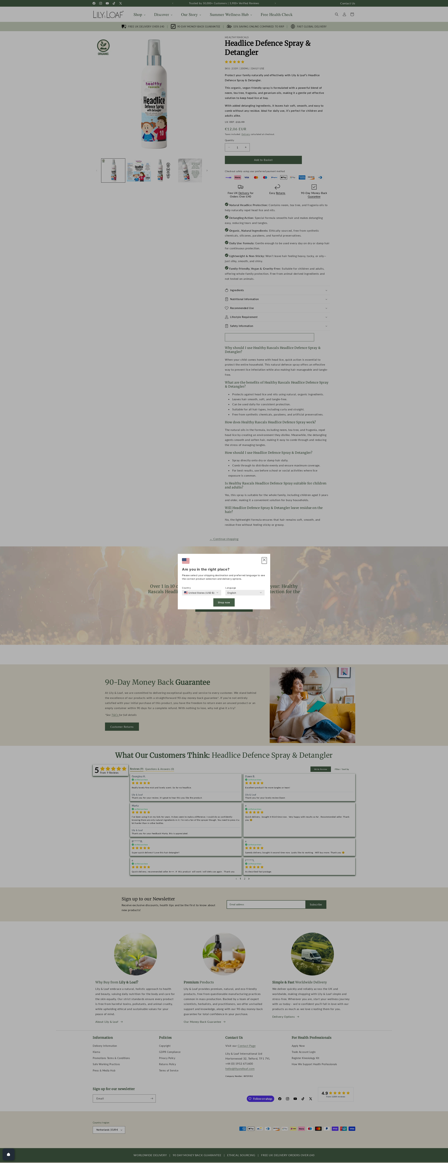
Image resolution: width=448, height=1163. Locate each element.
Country (186, 587)
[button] (264, 560)
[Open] (9, 1154)
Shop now (224, 602)
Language (230, 587)
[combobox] (199, 592)
